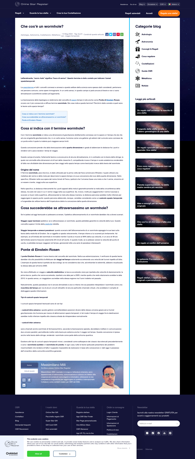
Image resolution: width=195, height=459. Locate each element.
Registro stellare (82, 412)
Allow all (38, 454)
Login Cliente (112, 412)
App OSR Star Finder (84, 416)
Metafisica (56, 35)
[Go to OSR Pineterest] (170, 433)
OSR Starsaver (82, 429)
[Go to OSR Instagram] (147, 433)
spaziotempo (28, 87)
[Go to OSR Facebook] (158, 433)
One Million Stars (83, 425)
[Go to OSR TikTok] (152, 433)
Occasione (151, 4)
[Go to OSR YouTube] (164, 433)
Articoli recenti (29, 371)
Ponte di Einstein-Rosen (32, 120)
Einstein (109, 100)
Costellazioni (45, 35)
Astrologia (25, 35)
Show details (122, 448)
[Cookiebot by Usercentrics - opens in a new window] (12, 454)
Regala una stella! (169, 13)
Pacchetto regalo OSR (55, 416)
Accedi (149, 13)
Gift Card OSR (51, 425)
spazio (74, 100)
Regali (18, 13)
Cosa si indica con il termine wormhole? (38, 114)
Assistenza (124, 4)
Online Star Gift (52, 412)
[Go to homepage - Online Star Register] (31, 4)
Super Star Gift (52, 421)
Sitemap (148, 449)
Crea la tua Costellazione (69, 13)
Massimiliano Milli (53, 365)
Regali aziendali (132, 13)
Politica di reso (113, 430)
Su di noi (133, 4)
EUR (162, 4)
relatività (48, 224)
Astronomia (34, 35)
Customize (63, 454)
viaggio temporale (72, 36)
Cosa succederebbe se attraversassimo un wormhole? (44, 117)
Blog (141, 4)
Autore (29, 365)
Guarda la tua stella (39, 13)
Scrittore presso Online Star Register (56, 368)
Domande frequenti (23, 425)
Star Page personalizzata (86, 421)
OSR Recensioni (21, 429)
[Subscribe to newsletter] (177, 424)
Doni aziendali (51, 429)
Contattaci (19, 416)
